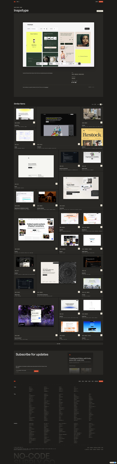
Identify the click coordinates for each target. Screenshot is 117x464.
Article (18, 205)
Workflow (76, 74)
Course (18, 335)
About (88, 447)
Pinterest (98, 449)
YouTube (91, 449)
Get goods (21, 370)
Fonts (21, 7)
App (17, 184)
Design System (81, 74)
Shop (92, 381)
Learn (16, 205)
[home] (15, 1)
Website (41, 205)
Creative (73, 78)
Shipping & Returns (97, 447)
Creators (96, 381)
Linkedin (94, 449)
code (83, 381)
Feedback (91, 447)
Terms (102, 447)
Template (41, 292)
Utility (18, 7)
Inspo (38, 205)
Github (102, 449)
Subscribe (101, 1)
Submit (97, 1)
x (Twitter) (87, 449)
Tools (15, 7)
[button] (18, 1)
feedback (46, 87)
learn (86, 381)
